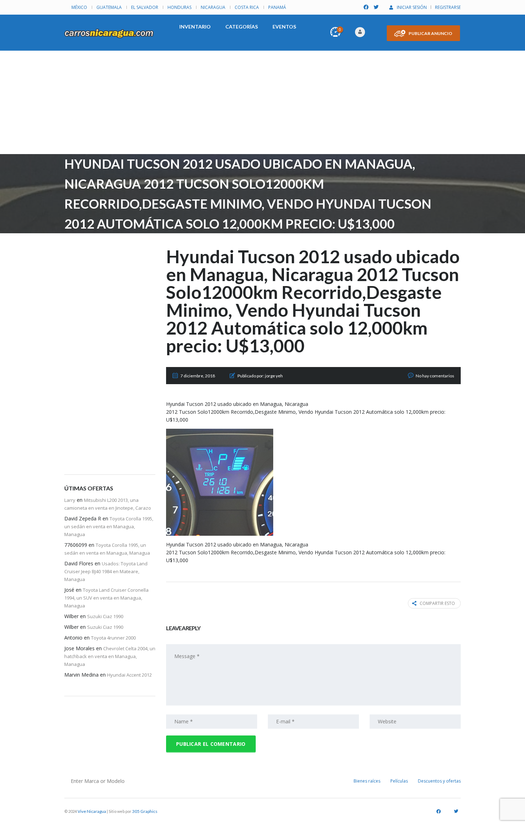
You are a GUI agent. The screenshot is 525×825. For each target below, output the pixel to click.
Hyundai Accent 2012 (129, 675)
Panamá (277, 7)
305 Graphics (145, 811)
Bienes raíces (367, 781)
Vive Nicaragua (92, 811)
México (79, 7)
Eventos (284, 27)
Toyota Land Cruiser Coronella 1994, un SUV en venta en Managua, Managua (106, 598)
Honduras (179, 7)
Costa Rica (247, 7)
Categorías (241, 27)
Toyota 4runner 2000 (113, 638)
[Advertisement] (262, 104)
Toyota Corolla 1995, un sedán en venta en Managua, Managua (108, 526)
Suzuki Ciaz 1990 (105, 616)
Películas (399, 781)
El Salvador (144, 7)
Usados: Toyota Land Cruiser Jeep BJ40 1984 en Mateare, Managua (106, 571)
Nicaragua (213, 7)
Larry (69, 500)
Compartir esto (437, 603)
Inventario (195, 27)
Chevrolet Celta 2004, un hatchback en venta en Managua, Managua (109, 656)
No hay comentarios (435, 375)
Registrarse (448, 7)
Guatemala (109, 7)
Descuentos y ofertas (439, 781)
